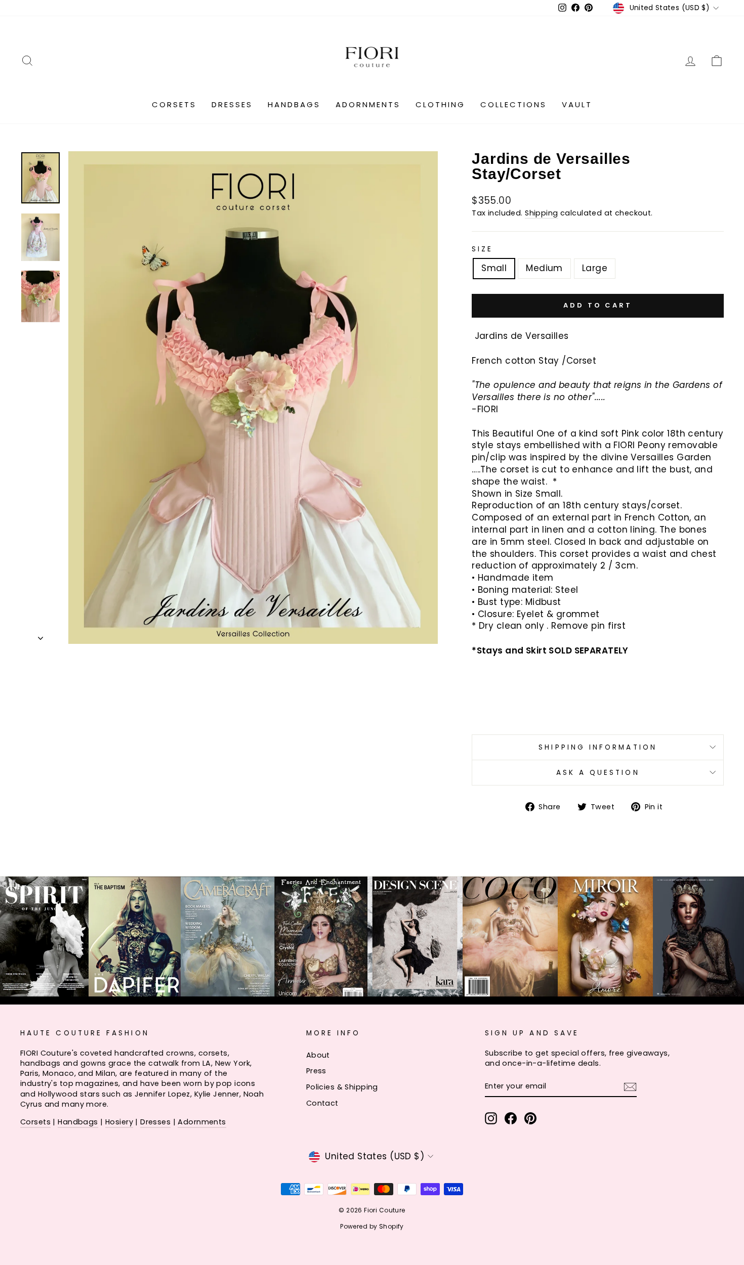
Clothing (440, 104)
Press (316, 1071)
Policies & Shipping (342, 1087)
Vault (577, 104)
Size (482, 249)
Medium (544, 268)
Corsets (174, 104)
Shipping (541, 213)
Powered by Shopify (372, 1226)
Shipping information (598, 747)
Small (494, 268)
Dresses (232, 104)
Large (594, 268)
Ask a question (598, 772)
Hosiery (119, 1122)
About (318, 1055)
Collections (513, 104)
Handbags (294, 104)
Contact (322, 1103)
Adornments (368, 104)
